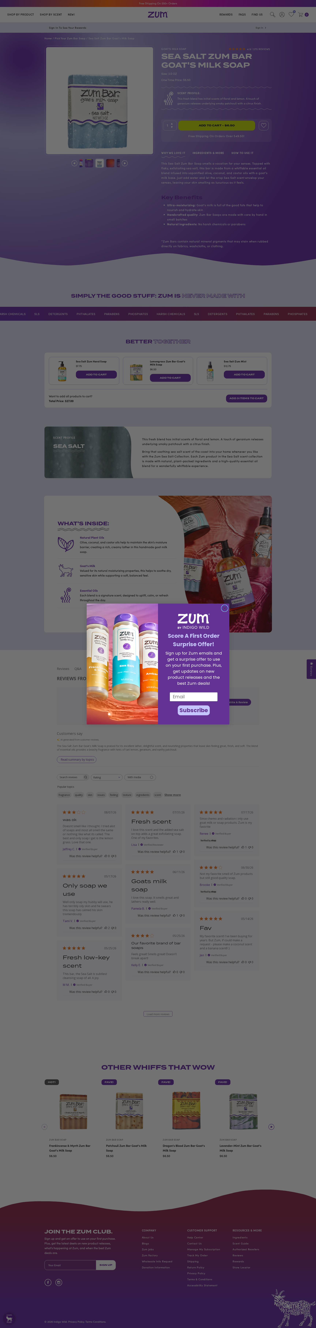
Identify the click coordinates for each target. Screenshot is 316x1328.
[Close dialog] (224, 608)
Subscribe (194, 710)
